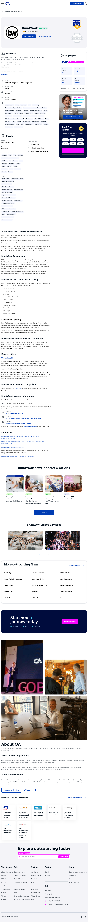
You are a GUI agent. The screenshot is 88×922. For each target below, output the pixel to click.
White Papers (5, 889)
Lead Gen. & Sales (19, 889)
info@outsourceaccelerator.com (58, 904)
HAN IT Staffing (9, 585)
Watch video (28, 790)
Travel (32, 899)
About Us (48, 891)
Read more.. (5, 74)
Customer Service (19, 872)
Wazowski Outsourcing (39, 585)
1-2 (65, 139)
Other (80, 143)
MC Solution (36, 598)
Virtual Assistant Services (22, 899)
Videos (3, 896)
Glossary (4, 899)
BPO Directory (5, 879)
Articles (3, 886)
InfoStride (7, 598)
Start (73, 150)
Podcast (3, 882)
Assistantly (7, 573)
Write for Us (48, 894)
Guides (3, 893)
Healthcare (34, 889)
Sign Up (47, 875)
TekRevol (34, 591)
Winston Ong (5, 142)
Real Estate (34, 872)
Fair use (71, 879)
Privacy (71, 886)
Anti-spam (72, 875)
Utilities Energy (35, 896)
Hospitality (34, 879)
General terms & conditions (78, 872)
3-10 (73, 139)
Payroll (16, 893)
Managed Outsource (66, 585)
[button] (3, 540)
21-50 (65, 143)
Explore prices (64, 856)
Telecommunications (37, 886)
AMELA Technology (66, 591)
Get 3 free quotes (77, 3)
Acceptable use (74, 882)
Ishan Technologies (38, 579)
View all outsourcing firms (13, 11)
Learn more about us (11, 790)
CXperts (62, 598)
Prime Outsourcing (66, 579)
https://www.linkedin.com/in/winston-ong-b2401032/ (17, 456)
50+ (73, 143)
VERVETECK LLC (65, 573)
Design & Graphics (20, 875)
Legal (32, 882)
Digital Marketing (19, 879)
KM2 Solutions (8, 591)
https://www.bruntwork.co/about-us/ (12, 447)
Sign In (47, 872)
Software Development (21, 896)
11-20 (80, 139)
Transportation (35, 893)
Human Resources (20, 886)
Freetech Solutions (38, 573)
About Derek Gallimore (52, 897)
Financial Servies (36, 875)
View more (44, 512)
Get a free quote (29, 36)
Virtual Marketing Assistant (13, 579)
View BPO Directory (75, 565)
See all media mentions (75, 798)
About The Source (7, 872)
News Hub (4, 875)
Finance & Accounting (21, 882)
